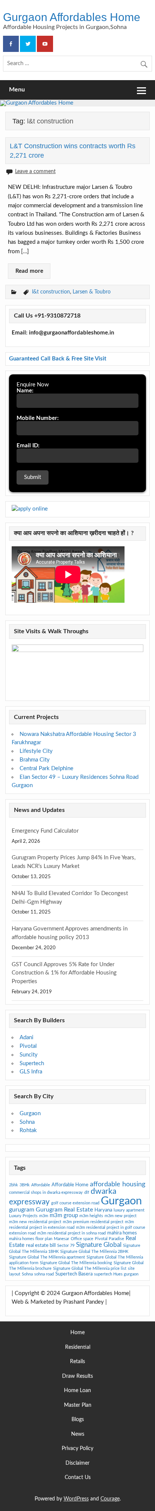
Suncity (29, 1055)
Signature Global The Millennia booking (76, 1263)
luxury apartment (129, 1210)
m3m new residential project (35, 1222)
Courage (110, 1499)
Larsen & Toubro (92, 292)
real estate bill (41, 1245)
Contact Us (78, 1477)
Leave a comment (35, 171)
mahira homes (122, 1233)
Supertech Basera (74, 1274)
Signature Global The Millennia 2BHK (94, 1252)
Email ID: (28, 445)
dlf (86, 1192)
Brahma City (35, 760)
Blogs (77, 1419)
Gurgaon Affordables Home (71, 17)
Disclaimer (77, 1463)
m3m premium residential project (93, 1222)
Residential (77, 1347)
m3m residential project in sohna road (71, 1233)
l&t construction (51, 292)
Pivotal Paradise (109, 1239)
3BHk (25, 1185)
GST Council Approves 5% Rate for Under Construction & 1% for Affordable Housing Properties (64, 973)
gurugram (21, 1210)
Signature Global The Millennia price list (89, 1268)
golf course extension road (75, 1203)
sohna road (44, 1274)
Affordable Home (70, 1185)
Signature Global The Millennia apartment (47, 1257)
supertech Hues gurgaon (116, 1274)
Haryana (103, 1210)
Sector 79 (65, 1245)
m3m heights (91, 1216)
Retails (77, 1361)
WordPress (76, 1499)
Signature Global (99, 1245)
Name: (25, 391)
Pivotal (28, 1046)
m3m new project (121, 1216)
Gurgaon (30, 1113)
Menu (17, 90)
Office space (82, 1239)
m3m (43, 1216)
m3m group (64, 1215)
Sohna (27, 1122)
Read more (29, 271)
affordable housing (117, 1184)
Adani (26, 1037)
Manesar (61, 1239)
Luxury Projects (23, 1216)
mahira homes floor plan (30, 1239)
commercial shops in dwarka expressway (46, 1192)
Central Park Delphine (46, 768)
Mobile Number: (38, 418)
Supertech (32, 1063)
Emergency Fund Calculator (45, 831)
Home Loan (77, 1390)
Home (77, 1332)
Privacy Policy (77, 1448)
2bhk (13, 1185)
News (77, 1434)
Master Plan (77, 1405)
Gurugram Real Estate (64, 1210)
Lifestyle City (36, 751)
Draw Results (77, 1376)
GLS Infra (31, 1072)
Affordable (40, 1185)
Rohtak (28, 1130)
